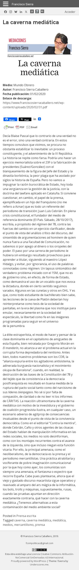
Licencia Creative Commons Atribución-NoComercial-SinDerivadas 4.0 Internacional (44, 555)
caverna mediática (38, 520)
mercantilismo (24, 525)
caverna (19, 520)
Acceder (70, 12)
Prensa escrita (26, 516)
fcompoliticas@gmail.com (39, 543)
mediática (59, 520)
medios (8, 525)
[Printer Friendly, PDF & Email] (20, 127)
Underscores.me (39, 564)
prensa (40, 525)
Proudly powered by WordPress (29, 561)
